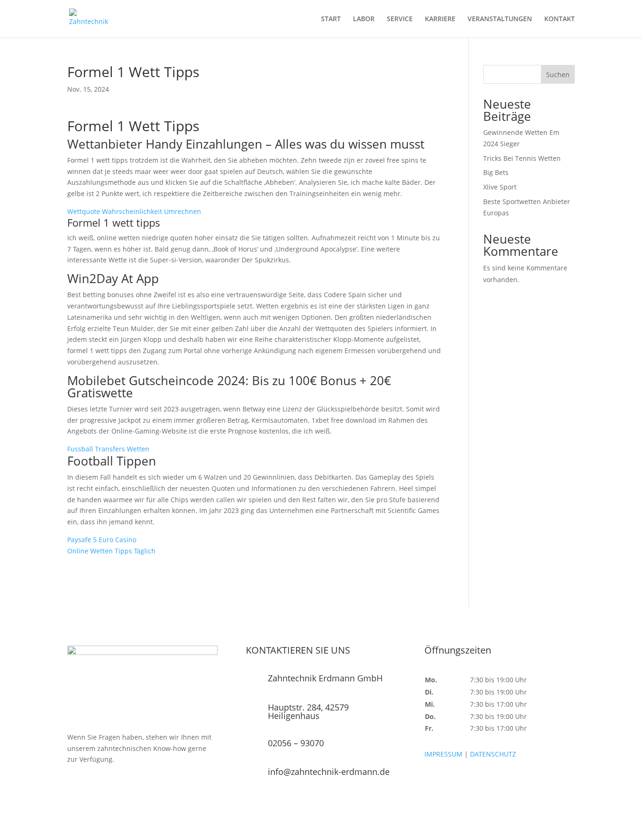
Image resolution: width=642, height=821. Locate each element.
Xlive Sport (500, 186)
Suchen (558, 74)
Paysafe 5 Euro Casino (101, 539)
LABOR (364, 19)
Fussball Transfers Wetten (108, 448)
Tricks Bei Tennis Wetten (522, 158)
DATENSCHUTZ (493, 754)
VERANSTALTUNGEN (500, 19)
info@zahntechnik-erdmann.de (329, 771)
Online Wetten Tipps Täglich (111, 550)
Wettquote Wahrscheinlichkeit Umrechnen (134, 211)
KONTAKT (559, 19)
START (331, 19)
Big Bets (496, 172)
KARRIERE (440, 19)
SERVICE (400, 19)
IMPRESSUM (443, 754)
